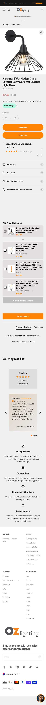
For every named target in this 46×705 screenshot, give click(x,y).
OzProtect (6, 585)
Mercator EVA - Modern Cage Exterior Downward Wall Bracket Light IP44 (28, 230)
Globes (28, 601)
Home (5, 24)
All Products (15, 24)
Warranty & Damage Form (10, 540)
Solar (27, 614)
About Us (6, 576)
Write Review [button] (23, 316)
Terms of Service (32, 551)
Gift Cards (6, 597)
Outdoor (28, 580)
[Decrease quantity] (6, 117)
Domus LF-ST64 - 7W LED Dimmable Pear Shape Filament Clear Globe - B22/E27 (26, 247)
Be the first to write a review (23, 341)
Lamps (28, 597)
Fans (27, 589)
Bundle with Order (23, 300)
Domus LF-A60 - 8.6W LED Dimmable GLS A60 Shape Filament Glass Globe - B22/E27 (27, 284)
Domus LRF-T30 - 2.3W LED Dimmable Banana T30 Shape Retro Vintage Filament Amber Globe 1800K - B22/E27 (29, 266)
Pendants (29, 593)
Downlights (29, 585)
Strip (27, 610)
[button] (23, 341)
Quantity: (6, 113)
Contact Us (30, 564)
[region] (23, 412)
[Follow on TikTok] (30, 667)
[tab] (23, 327)
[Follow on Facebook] (4, 667)
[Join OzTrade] (23, 3)
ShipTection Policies (33, 555)
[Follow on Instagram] (17, 667)
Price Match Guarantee (11, 580)
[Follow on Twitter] (11, 667)
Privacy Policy (31, 543)
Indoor (28, 576)
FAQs (4, 589)
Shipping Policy (31, 539)
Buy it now (23, 135)
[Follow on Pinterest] (24, 667)
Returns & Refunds (32, 547)
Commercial (30, 618)
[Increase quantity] (15, 117)
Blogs (5, 593)
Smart (28, 606)
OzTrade (5, 601)
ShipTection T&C (32, 560)
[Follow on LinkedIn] (37, 667)
